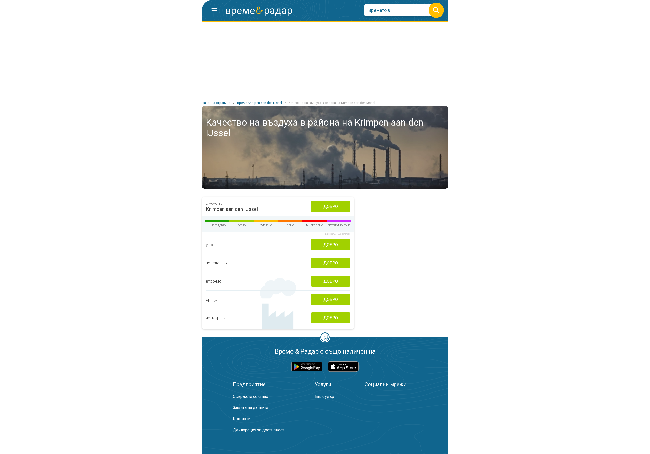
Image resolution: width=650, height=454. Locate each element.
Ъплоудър (324, 396)
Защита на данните (250, 407)
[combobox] (400, 10)
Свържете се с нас (250, 396)
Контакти (241, 418)
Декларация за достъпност (258, 430)
